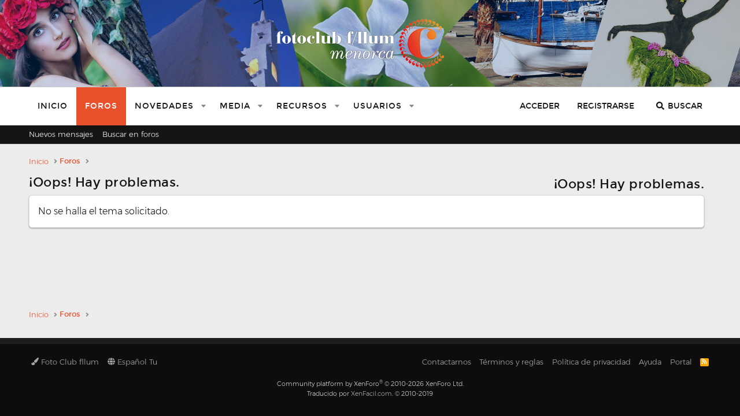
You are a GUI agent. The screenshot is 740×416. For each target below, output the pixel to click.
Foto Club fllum (69, 361)
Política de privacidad (591, 361)
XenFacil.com (371, 393)
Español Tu (136, 361)
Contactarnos (446, 361)
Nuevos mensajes (61, 134)
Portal (681, 361)
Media (235, 106)
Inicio (53, 106)
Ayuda (650, 361)
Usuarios (377, 106)
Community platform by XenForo (370, 384)
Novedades (164, 106)
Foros (101, 106)
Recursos (301, 106)
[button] (203, 106)
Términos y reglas (511, 361)
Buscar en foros (130, 134)
